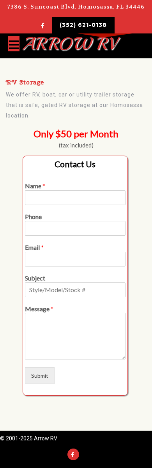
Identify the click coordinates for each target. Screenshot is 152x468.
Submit (39, 375)
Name (35, 185)
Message (39, 308)
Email (34, 247)
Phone (33, 216)
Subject (35, 278)
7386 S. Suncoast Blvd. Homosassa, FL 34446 (76, 7)
